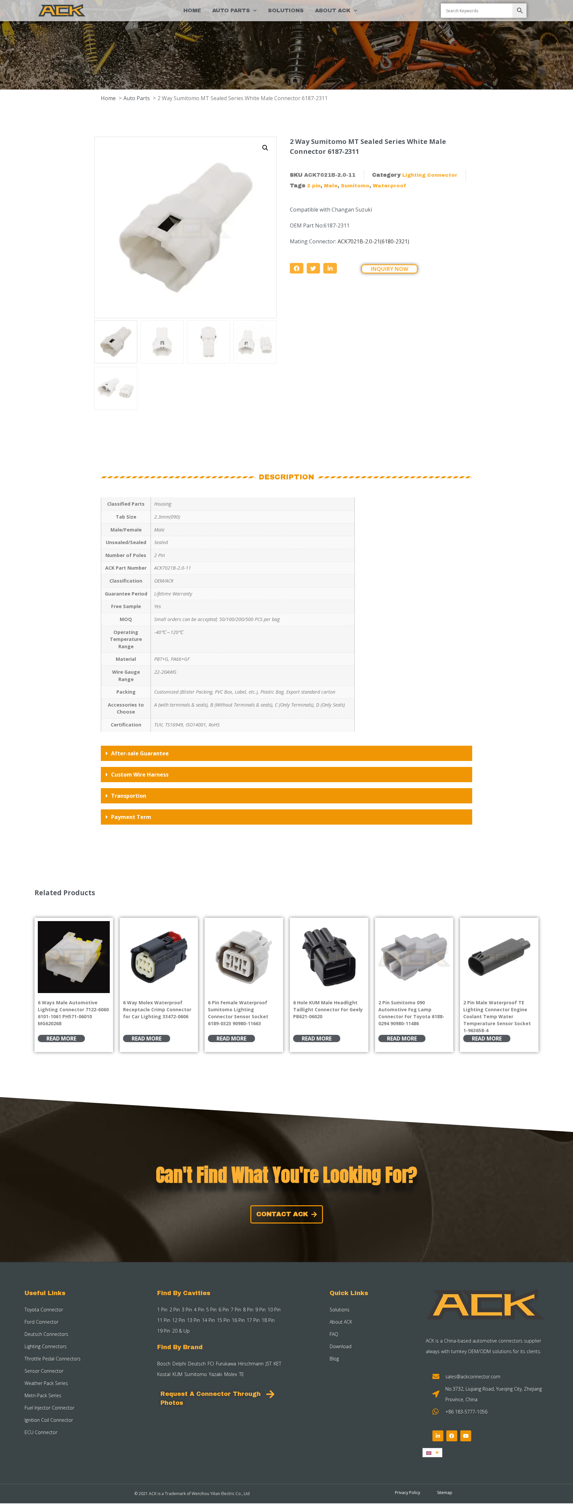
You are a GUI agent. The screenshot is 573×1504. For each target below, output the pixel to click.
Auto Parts (231, 10)
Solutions (286, 10)
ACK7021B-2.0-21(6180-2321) (373, 241)
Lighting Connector (429, 175)
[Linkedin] (437, 1435)
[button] (265, 148)
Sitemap (444, 1492)
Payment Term (131, 817)
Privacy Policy (407, 1492)
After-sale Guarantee (140, 753)
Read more (61, 1038)
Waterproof (389, 185)
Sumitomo (355, 185)
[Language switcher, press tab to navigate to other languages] (432, 1452)
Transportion (128, 795)
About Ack (332, 10)
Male (331, 185)
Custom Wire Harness (139, 774)
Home (192, 10)
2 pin (314, 185)
